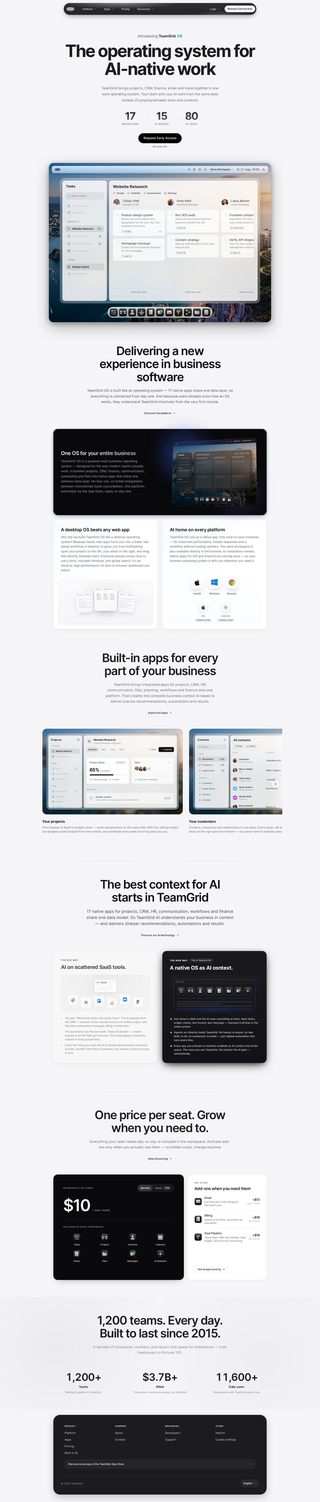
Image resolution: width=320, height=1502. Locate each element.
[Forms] (206, 312)
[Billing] (151, 312)
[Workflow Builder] (188, 312)
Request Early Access (240, 8)
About (119, 1433)
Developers (172, 1433)
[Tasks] (114, 312)
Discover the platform (157, 413)
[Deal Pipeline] (178, 312)
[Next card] (275, 784)
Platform (88, 9)
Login (213, 9)
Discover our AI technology (158, 935)
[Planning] (141, 312)
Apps (107, 9)
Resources (143, 9)
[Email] (169, 312)
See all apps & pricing (209, 1269)
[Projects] (123, 312)
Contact (120, 1439)
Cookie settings (226, 1439)
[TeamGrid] (70, 9)
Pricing (125, 9)
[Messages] (160, 312)
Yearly (162, 1187)
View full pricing (158, 1158)
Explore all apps (158, 712)
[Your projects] (112, 783)
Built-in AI (71, 1453)
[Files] (197, 312)
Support (170, 1439)
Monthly (145, 1187)
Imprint (220, 1433)
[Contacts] (132, 312)
